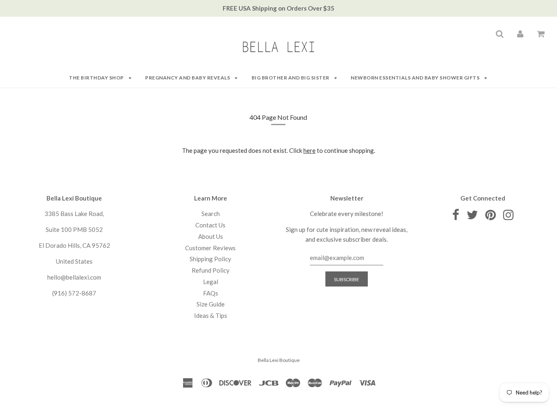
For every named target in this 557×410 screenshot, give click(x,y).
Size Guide (211, 304)
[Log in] (520, 33)
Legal (210, 281)
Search (210, 213)
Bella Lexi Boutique (279, 360)
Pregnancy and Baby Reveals (188, 78)
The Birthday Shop (97, 78)
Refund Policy (211, 270)
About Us (210, 236)
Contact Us (210, 225)
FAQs (210, 293)
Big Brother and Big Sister (291, 78)
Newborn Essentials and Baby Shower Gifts (416, 78)
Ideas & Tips (210, 315)
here (309, 150)
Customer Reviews (210, 247)
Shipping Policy (210, 258)
